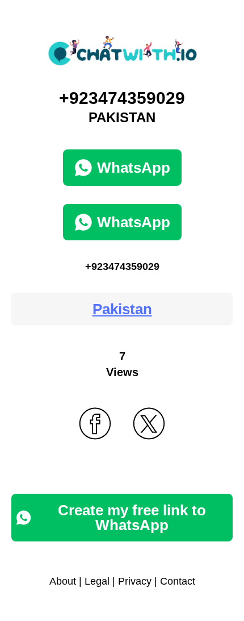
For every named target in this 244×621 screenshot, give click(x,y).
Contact (177, 581)
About (62, 581)
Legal (97, 581)
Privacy (135, 581)
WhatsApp (133, 167)
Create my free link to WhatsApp (132, 518)
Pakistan (122, 309)
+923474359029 (122, 266)
